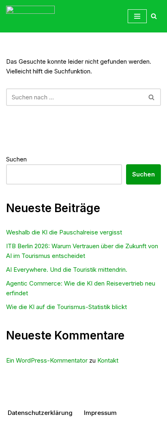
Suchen (16, 159)
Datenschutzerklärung (40, 413)
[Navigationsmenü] (137, 16)
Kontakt (107, 360)
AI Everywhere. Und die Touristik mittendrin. (66, 269)
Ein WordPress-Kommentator (47, 360)
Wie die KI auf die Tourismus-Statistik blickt (66, 307)
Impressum (100, 413)
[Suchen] (154, 16)
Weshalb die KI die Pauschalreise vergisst (64, 232)
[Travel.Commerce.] (30, 16)
